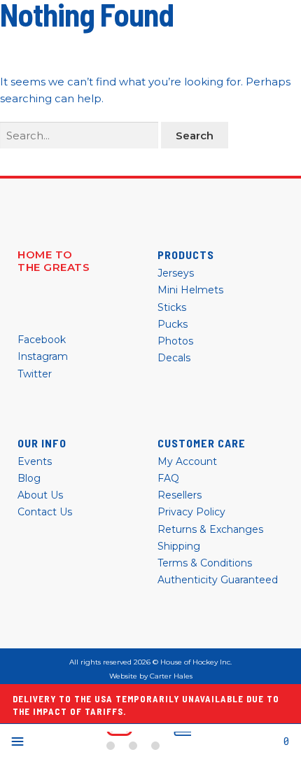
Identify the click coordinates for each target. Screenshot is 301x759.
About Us (40, 495)
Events (35, 461)
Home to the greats (54, 261)
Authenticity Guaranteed (218, 579)
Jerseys (176, 273)
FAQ (168, 478)
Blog (29, 478)
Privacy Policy (191, 512)
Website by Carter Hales (150, 676)
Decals (174, 357)
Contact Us (45, 512)
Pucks (173, 324)
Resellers (180, 495)
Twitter (35, 374)
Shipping (179, 546)
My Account (187, 461)
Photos (175, 341)
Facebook (42, 339)
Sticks (172, 307)
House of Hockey (148, 741)
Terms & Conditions (205, 563)
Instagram (43, 356)
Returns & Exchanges (210, 529)
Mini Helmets (190, 290)
